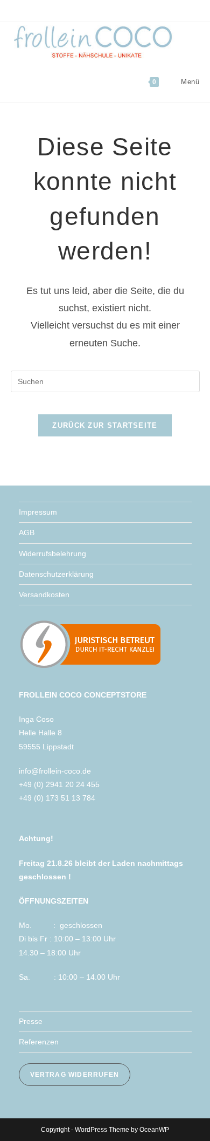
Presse (31, 1021)
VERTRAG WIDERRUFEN (75, 1074)
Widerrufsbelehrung (52, 553)
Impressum (38, 512)
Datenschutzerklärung (56, 574)
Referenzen (39, 1041)
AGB (26, 532)
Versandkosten (44, 594)
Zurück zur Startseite (104, 425)
